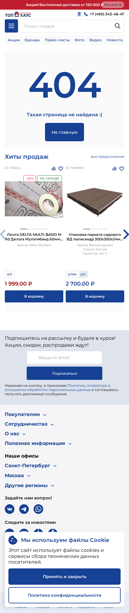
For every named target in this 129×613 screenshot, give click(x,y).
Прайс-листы (57, 40)
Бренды (32, 40)
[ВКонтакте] (9, 509)
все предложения (107, 156)
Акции (14, 40)
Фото (80, 40)
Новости (114, 40)
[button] (23, 229)
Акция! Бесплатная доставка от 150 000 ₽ (65, 4)
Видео (95, 40)
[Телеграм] (24, 509)
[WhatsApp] (38, 509)
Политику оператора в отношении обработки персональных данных (57, 387)
